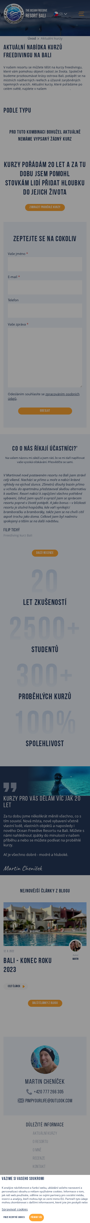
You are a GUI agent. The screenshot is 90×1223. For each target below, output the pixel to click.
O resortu (40, 1142)
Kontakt (39, 1167)
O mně (37, 1150)
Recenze (39, 1158)
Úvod (32, 38)
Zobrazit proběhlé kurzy (45, 207)
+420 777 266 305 (49, 1092)
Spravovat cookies (15, 1209)
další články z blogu (45, 1003)
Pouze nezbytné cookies (14, 1217)
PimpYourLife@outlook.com (49, 1101)
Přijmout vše (36, 1217)
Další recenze (45, 553)
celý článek (14, 986)
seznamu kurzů (58, 89)
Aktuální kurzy (45, 1133)
